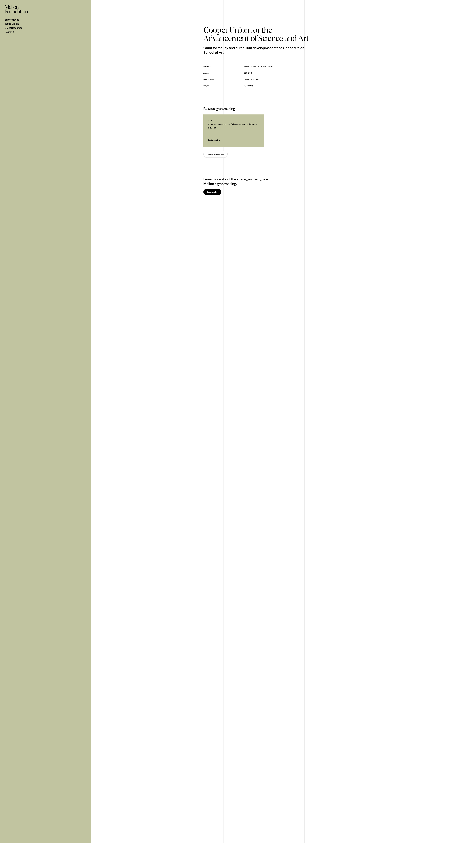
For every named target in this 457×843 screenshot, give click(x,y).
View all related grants (215, 154)
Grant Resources (13, 27)
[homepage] (16, 9)
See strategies (212, 192)
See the (213, 140)
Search (8, 31)
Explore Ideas (12, 19)
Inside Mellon (12, 23)
